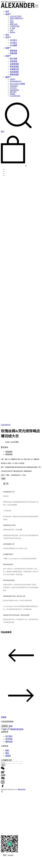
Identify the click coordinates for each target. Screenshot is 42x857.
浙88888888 (21, 789)
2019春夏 (13, 45)
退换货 (8, 756)
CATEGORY (15, 26)
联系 (7, 753)
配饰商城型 (14, 66)
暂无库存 (20, 729)
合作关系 (9, 739)
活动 (7, 35)
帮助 (7, 750)
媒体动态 (9, 742)
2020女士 (13, 40)
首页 (7, 11)
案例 (7, 77)
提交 (3, 765)
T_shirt (12, 28)
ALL (11, 20)
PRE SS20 (13, 24)
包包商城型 (14, 72)
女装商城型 (14, 64)
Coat (11, 30)
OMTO (12, 79)
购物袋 (13, 729)
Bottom (12, 32)
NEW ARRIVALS (16, 18)
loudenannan (14, 90)
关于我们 (9, 736)
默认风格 (13, 58)
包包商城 (13, 61)
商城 (7, 14)
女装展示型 (14, 69)
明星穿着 (13, 53)
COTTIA (13, 88)
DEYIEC (13, 92)
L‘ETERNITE (15, 96)
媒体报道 (13, 51)
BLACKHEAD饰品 (17, 84)
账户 (2, 131)
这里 (20, 529)
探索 (7, 48)
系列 (7, 37)
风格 (7, 56)
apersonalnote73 (15, 81)
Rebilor (12, 94)
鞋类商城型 (14, 74)
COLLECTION (15, 16)
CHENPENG (6, 425)
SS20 (12, 22)
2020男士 (13, 43)
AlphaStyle (14, 86)
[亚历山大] (17, 7)
